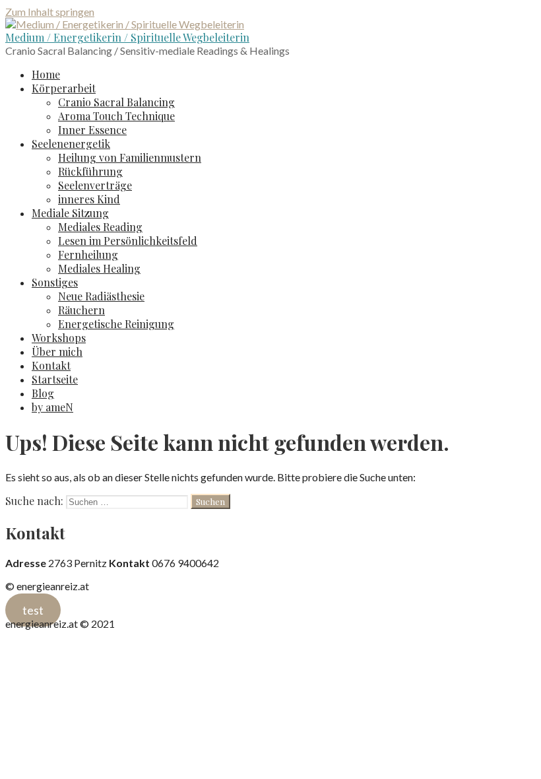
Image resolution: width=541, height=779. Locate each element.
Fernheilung (88, 254)
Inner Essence (92, 130)
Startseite (55, 379)
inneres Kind (89, 199)
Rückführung (90, 171)
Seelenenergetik (71, 144)
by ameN (52, 407)
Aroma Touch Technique (116, 116)
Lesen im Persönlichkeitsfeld (127, 241)
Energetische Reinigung (116, 324)
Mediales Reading (100, 227)
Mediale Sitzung (70, 213)
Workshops (59, 338)
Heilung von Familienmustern (129, 157)
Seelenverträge (95, 185)
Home (46, 74)
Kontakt (51, 365)
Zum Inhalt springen (49, 11)
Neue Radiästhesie (101, 296)
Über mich (57, 351)
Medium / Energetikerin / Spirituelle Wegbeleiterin (127, 37)
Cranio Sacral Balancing (116, 102)
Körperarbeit (64, 88)
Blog (43, 393)
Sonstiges (55, 282)
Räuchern (81, 310)
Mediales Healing (99, 268)
